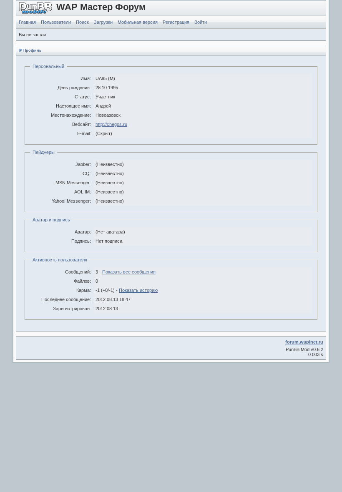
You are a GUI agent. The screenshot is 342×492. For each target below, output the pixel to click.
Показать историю (138, 290)
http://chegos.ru (111, 124)
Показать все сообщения (129, 271)
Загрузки (103, 22)
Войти (200, 22)
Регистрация (176, 22)
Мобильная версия (138, 22)
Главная (27, 22)
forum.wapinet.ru (304, 341)
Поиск (82, 22)
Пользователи (56, 22)
